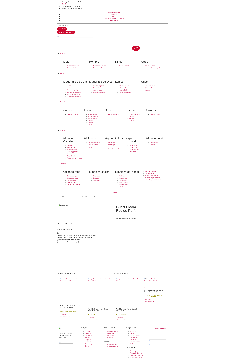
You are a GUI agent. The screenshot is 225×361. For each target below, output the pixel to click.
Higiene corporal (131, 140)
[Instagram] (156, 333)
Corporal (68, 110)
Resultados (62, 29)
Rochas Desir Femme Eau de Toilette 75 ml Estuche (153, 291)
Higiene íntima (114, 138)
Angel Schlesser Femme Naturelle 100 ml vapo (126, 309)
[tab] (112, 224)
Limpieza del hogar (127, 171)
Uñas (144, 81)
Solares (151, 110)
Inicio (60, 197)
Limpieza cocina (99, 171)
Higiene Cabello (68, 140)
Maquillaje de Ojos (100, 81)
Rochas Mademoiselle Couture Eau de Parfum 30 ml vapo (71, 306)
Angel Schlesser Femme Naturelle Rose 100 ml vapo (98, 309)
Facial (88, 110)
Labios (119, 81)
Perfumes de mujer (75, 197)
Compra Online (131, 328)
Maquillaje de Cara (75, 81)
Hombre (131, 110)
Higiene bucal (92, 138)
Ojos (108, 110)
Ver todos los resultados (66, 32)
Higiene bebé (154, 138)
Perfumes (66, 197)
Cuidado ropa (71, 171)
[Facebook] (151, 333)
